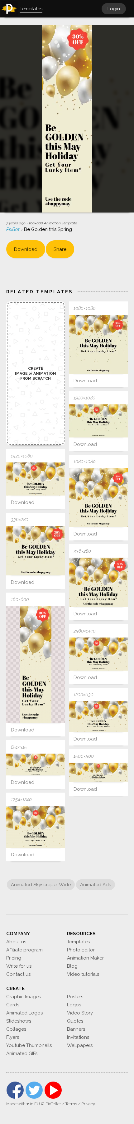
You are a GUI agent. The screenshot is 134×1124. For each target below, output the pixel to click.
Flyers (12, 1037)
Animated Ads (95, 884)
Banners (76, 1029)
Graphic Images (23, 996)
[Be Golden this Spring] (98, 344)
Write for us (18, 966)
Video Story (80, 1013)
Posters (75, 996)
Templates (78, 942)
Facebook (15, 1090)
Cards (12, 1005)
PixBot (13, 229)
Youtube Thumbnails (29, 1045)
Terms (71, 1104)
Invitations (78, 1037)
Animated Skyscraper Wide (41, 884)
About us (16, 942)
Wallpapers (80, 1045)
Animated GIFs (21, 1053)
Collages (16, 1029)
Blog (72, 966)
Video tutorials (83, 974)
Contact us (18, 974)
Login (114, 9)
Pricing (13, 958)
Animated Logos (24, 1013)
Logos (74, 1005)
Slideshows (18, 1021)
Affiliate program (24, 950)
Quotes (75, 1021)
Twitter (34, 1090)
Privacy (88, 1104)
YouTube (53, 1090)
